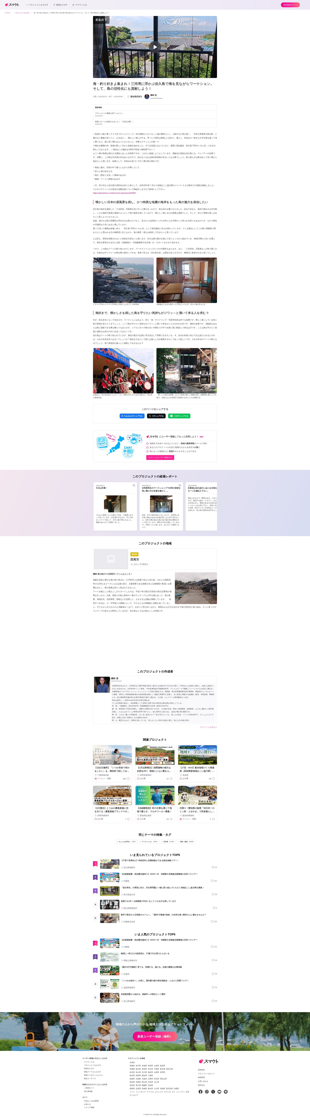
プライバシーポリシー (206, 1074)
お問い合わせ (203, 1081)
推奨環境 (201, 1077)
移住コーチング (90, 1078)
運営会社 (201, 1085)
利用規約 (201, 1070)
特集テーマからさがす (92, 1072)
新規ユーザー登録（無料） (155, 1036)
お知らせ (87, 1104)
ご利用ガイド (89, 1088)
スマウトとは (89, 1062)
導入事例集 (88, 1091)
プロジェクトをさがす (92, 1065)
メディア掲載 (89, 1107)
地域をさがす (89, 1068)
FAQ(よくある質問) (91, 1101)
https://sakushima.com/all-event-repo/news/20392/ (114, 193)
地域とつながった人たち (93, 1075)
